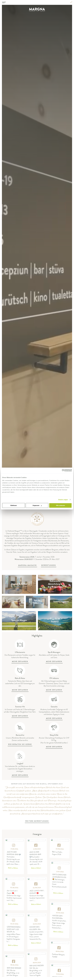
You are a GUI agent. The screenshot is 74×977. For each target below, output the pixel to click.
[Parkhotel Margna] (37, 11)
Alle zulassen (60, 505)
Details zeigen (63, 499)
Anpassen (36, 505)
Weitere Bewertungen (37, 821)
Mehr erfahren (20, 661)
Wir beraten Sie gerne (20, 744)
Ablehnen (13, 505)
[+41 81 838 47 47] (71, 2)
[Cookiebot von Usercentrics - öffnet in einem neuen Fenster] (63, 470)
